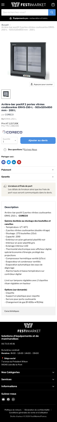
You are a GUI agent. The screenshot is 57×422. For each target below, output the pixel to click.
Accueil (5, 25)
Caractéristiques (11, 311)
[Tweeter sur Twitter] (9, 162)
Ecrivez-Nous (30, 149)
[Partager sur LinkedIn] (14, 162)
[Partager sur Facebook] (3, 162)
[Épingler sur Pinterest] (19, 162)
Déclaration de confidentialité (37, 410)
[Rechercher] (52, 12)
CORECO (9, 114)
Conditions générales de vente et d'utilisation (28, 412)
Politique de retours (13, 410)
